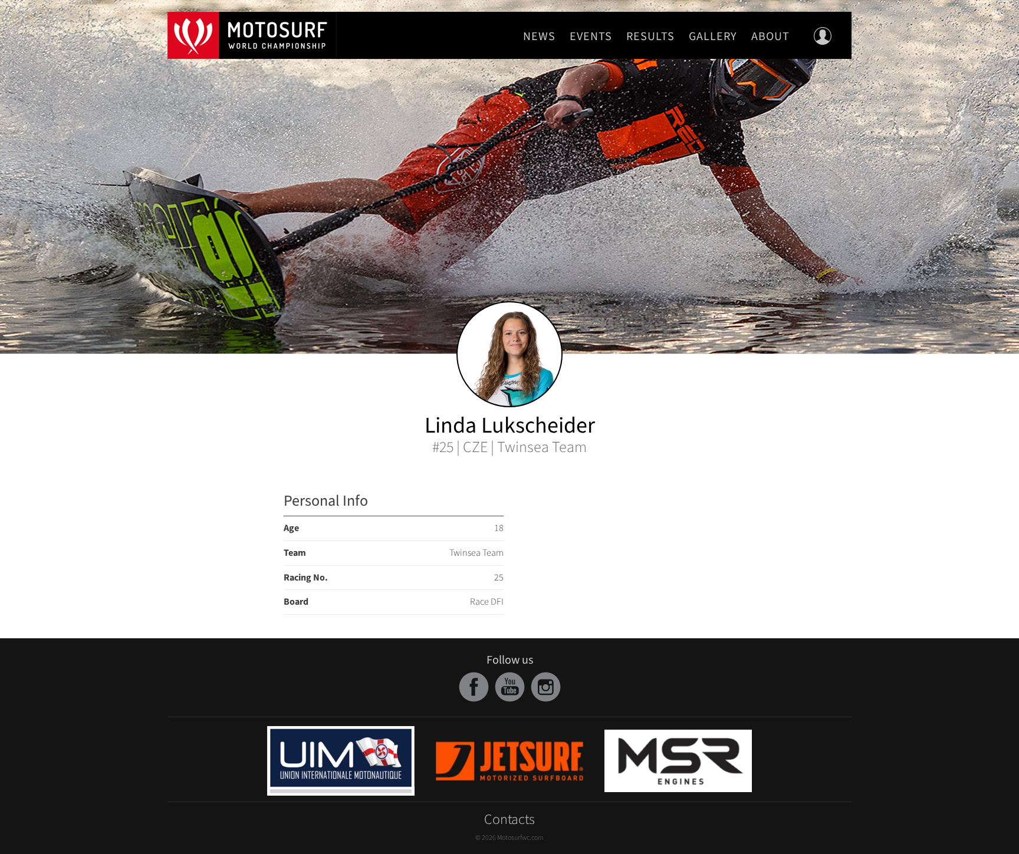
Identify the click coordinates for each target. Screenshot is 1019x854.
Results (650, 36)
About (770, 36)
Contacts (509, 819)
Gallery (713, 36)
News (539, 36)
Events (591, 36)
